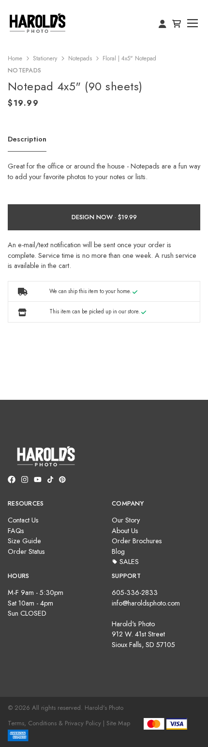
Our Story (126, 520)
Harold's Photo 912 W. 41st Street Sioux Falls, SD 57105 (143, 634)
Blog (118, 551)
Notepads (80, 58)
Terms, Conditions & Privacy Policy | (56, 723)
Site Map (118, 723)
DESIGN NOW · (95, 217)
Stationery (45, 58)
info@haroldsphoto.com (146, 603)
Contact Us (23, 520)
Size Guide (24, 541)
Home (15, 58)
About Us (125, 531)
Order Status (26, 551)
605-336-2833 (135, 592)
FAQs (16, 531)
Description (27, 139)
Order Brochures (137, 541)
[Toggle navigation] (193, 23)
